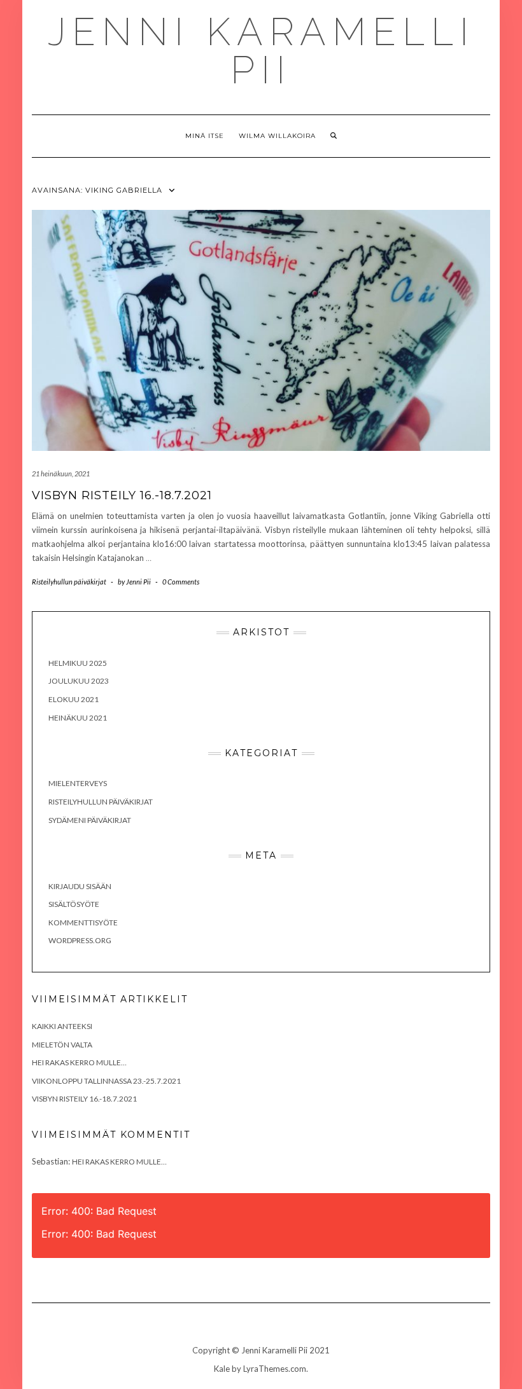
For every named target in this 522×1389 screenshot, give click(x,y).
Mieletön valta (62, 1044)
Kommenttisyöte (83, 922)
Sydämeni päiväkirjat (89, 820)
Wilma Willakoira (277, 136)
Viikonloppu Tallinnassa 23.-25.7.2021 (106, 1081)
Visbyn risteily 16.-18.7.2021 (122, 495)
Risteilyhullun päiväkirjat (69, 581)
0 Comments (180, 581)
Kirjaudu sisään (79, 886)
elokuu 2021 (73, 699)
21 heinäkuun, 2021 (61, 473)
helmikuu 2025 (77, 663)
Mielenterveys (77, 783)
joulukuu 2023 (78, 681)
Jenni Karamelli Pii (261, 51)
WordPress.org (79, 940)
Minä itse (204, 136)
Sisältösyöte (73, 904)
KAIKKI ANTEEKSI (62, 1026)
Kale (222, 1369)
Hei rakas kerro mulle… (79, 1062)
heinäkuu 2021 (77, 717)
